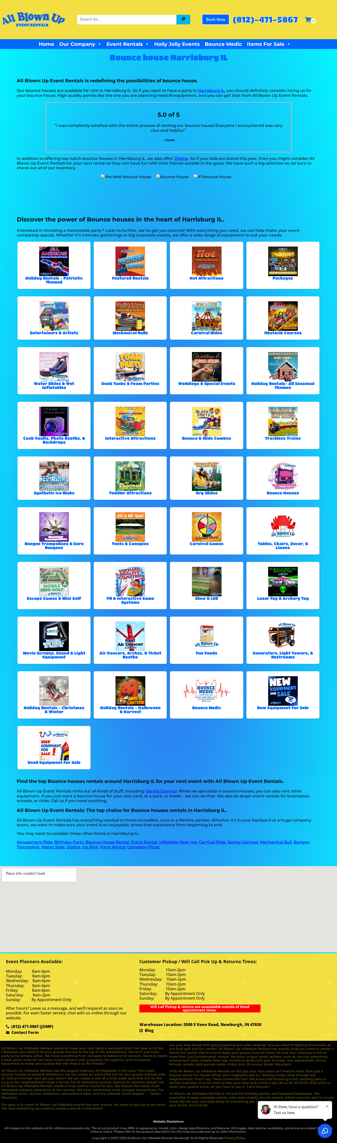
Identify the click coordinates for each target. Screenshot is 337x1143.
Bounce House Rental (107, 842)
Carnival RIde (212, 842)
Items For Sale (265, 44)
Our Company (77, 44)
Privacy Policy (235, 1138)
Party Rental (112, 847)
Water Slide (53, 847)
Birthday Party (68, 842)
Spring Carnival (161, 791)
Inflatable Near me (178, 842)
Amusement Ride (34, 842)
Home (46, 44)
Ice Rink (90, 847)
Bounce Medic (223, 44)
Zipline (181, 158)
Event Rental (144, 842)
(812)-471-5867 (265, 19)
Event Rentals (125, 44)
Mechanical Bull (276, 842)
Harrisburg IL (211, 90)
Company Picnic (143, 847)
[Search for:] (127, 19)
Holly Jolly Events (177, 44)
